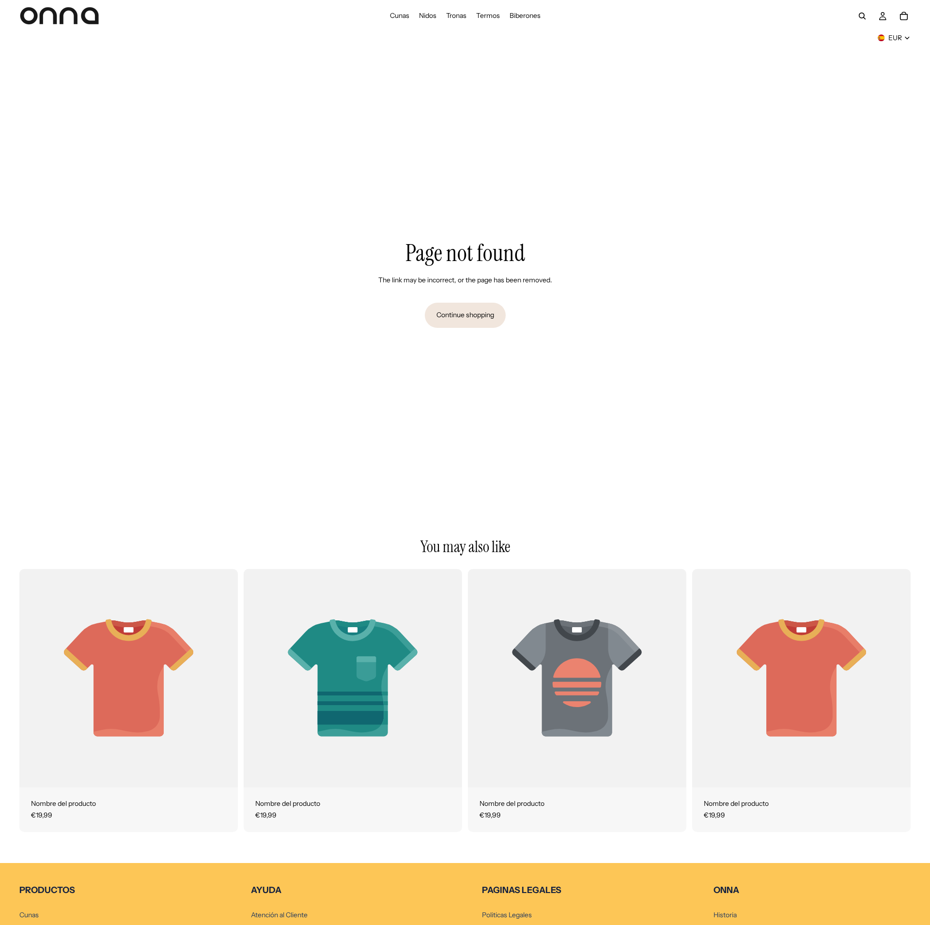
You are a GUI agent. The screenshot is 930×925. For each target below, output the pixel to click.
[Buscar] (862, 16)
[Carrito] (903, 16)
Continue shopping (465, 314)
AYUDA (266, 890)
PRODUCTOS (47, 890)
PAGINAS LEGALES (521, 890)
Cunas (29, 914)
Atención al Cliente (279, 914)
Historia (725, 914)
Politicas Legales (507, 914)
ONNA (726, 890)
